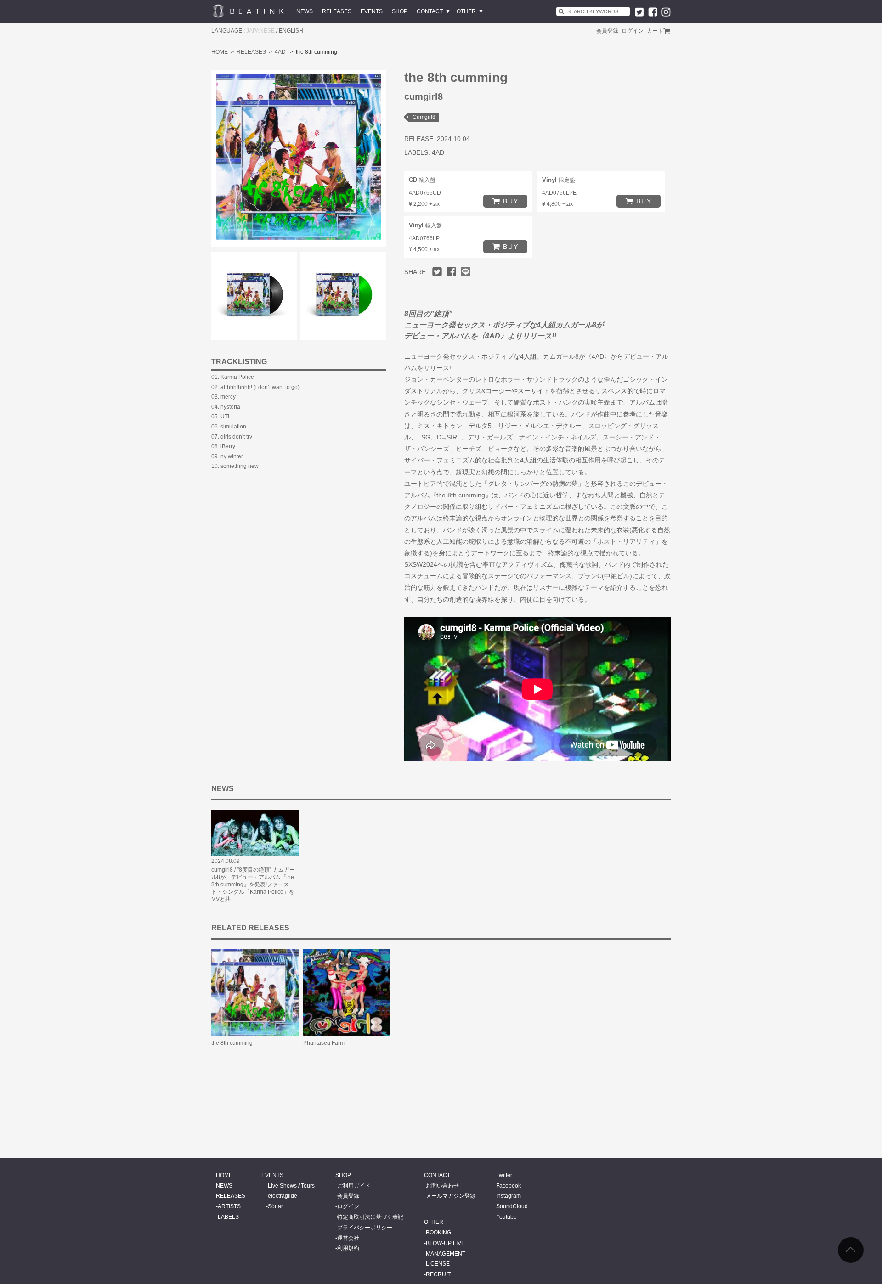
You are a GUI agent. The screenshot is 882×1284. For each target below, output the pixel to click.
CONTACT (430, 11)
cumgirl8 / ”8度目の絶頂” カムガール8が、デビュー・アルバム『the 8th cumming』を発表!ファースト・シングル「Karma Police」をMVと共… (253, 884)
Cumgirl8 (424, 117)
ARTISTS (229, 1206)
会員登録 (607, 31)
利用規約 (348, 1248)
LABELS (228, 1217)
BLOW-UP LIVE (445, 1243)
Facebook (508, 1186)
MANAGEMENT (445, 1253)
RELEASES (336, 11)
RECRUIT (438, 1274)
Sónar (275, 1206)
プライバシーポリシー (364, 1227)
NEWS (304, 11)
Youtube (506, 1217)
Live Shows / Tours (291, 1186)
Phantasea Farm (324, 1043)
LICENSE (438, 1264)
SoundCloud (512, 1206)
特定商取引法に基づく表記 (370, 1217)
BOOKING (438, 1232)
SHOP (399, 11)
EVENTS (372, 11)
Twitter (504, 1175)
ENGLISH (291, 31)
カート (655, 31)
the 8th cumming (232, 1043)
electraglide (282, 1196)
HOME (219, 52)
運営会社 (348, 1238)
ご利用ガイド (353, 1186)
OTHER (466, 11)
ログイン (633, 31)
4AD (280, 52)
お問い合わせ (442, 1186)
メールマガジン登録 (450, 1196)
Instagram (508, 1196)
